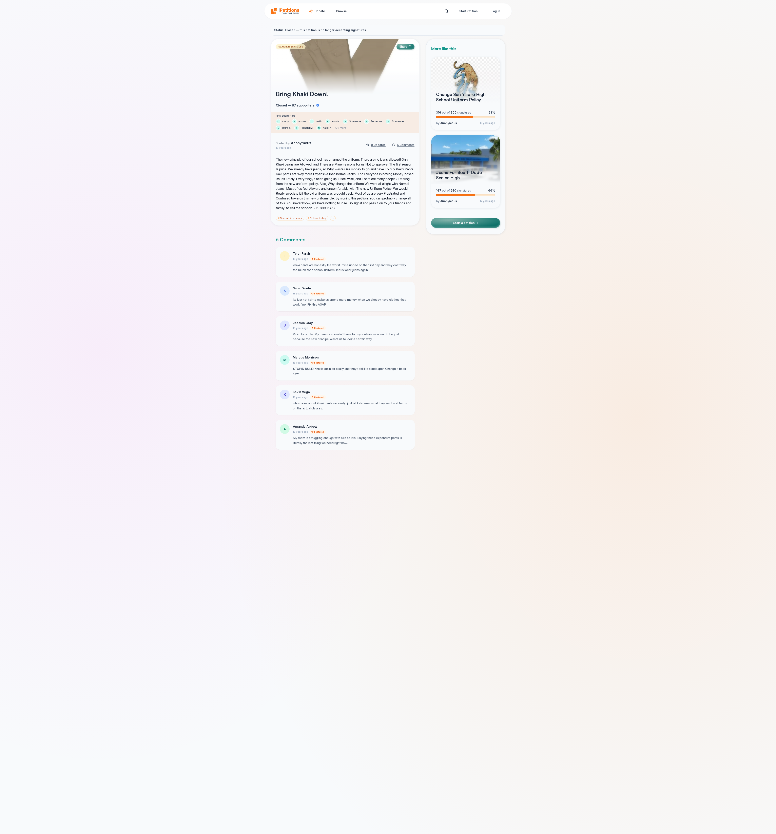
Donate (320, 11)
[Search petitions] (446, 11)
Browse (341, 11)
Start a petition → (465, 223)
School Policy (317, 218)
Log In (495, 11)
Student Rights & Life (290, 46)
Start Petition (468, 11)
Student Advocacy (290, 218)
